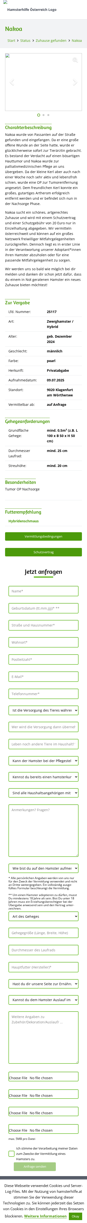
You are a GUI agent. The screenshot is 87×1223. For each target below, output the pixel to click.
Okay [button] (75, 1216)
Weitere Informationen (45, 1216)
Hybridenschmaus (23, 521)
